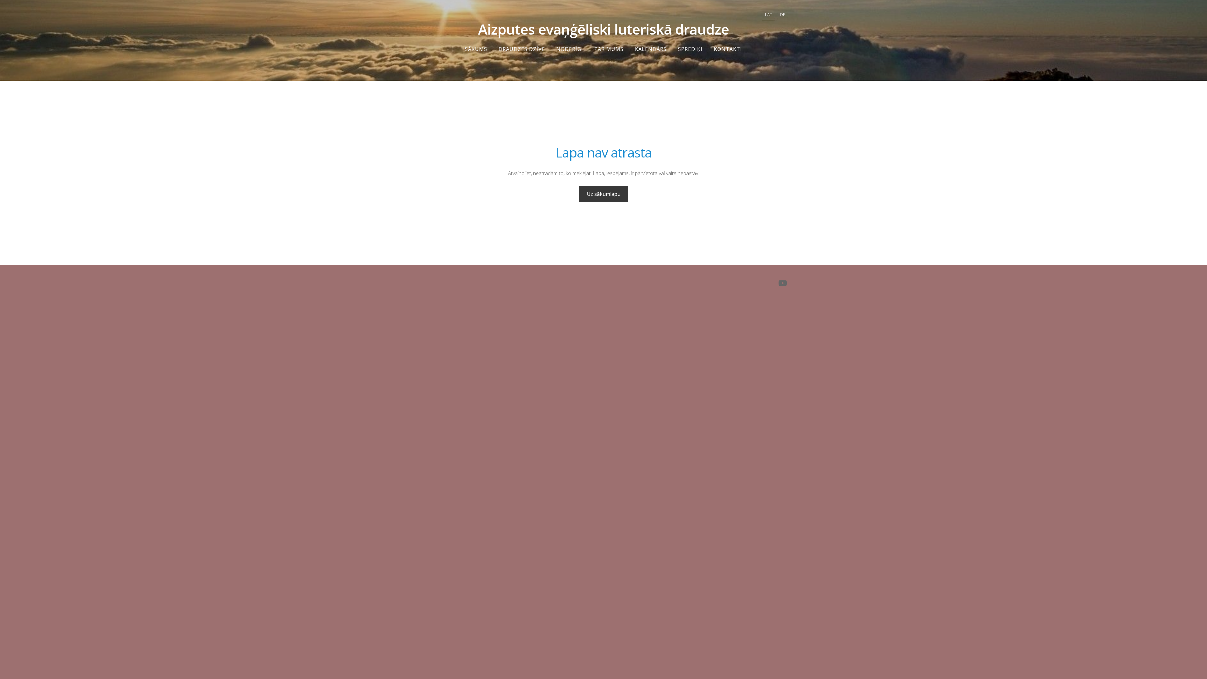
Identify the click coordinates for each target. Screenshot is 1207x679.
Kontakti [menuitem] (728, 49)
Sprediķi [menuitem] (690, 49)
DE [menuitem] (782, 14)
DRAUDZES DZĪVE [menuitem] (522, 49)
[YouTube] (782, 283)
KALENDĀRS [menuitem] (651, 49)
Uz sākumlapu (603, 193)
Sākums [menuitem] (476, 49)
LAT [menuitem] (768, 14)
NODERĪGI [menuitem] (569, 49)
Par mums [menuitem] (609, 49)
